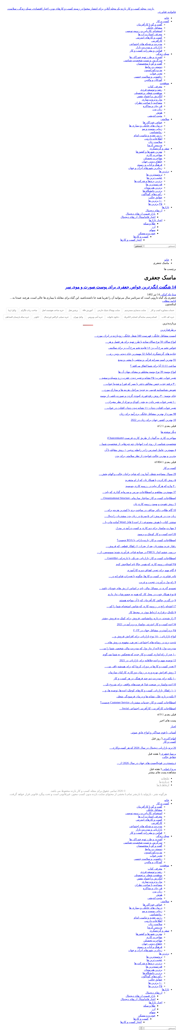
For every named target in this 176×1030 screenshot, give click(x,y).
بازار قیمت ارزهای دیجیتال (140, 213)
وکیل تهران (78, 317)
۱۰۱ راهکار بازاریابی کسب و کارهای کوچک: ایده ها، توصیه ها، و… (139, 690)
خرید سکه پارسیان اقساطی (17, 317)
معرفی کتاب (155, 86)
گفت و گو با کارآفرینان (149, 24)
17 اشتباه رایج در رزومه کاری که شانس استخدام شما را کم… (141, 606)
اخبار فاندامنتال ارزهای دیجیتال (137, 217)
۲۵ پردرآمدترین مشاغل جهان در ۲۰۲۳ (154, 630)
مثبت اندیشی (154, 115)
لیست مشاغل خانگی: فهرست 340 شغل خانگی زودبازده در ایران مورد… (135, 335)
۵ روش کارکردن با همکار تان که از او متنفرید (150, 480)
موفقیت (164, 83)
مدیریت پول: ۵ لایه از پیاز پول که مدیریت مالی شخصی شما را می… (138, 648)
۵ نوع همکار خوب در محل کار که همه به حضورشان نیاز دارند (142, 594)
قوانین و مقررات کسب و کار (146, 50)
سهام (152, 230)
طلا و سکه (149, 223)
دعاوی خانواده (113, 317)
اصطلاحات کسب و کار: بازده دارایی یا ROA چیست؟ (146, 540)
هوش (159, 112)
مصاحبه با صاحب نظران (148, 102)
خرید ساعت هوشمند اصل (53, 310)
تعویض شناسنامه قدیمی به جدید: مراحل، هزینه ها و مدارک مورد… (139, 389)
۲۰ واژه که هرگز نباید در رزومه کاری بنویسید (150, 486)
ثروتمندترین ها (154, 174)
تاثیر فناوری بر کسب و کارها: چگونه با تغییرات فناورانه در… (142, 576)
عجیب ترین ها (154, 177)
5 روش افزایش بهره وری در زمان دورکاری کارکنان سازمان (142, 672)
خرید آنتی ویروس (95, 317)
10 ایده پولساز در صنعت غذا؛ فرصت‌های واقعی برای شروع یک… (139, 684)
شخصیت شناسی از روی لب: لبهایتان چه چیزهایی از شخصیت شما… (137, 444)
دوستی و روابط (153, 66)
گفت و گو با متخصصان (149, 63)
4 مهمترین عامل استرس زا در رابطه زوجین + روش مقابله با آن (140, 450)
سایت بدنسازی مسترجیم (135, 310)
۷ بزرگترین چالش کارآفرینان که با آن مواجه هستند (147, 600)
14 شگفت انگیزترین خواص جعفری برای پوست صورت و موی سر (120, 287)
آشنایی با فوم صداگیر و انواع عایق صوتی (153, 732)
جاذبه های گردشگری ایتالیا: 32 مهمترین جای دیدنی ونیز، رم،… (141, 353)
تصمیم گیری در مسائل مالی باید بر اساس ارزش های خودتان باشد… (137, 588)
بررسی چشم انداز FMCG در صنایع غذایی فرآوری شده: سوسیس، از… (136, 552)
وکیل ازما (12, 310)
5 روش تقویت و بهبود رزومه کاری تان (154, 504)
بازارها (165, 207)
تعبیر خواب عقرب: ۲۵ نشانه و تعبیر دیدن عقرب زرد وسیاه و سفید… (137, 377)
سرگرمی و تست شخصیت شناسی (142, 60)
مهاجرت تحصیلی (152, 158)
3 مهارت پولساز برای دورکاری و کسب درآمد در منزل (146, 528)
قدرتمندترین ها (154, 184)
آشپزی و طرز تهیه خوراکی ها (145, 57)
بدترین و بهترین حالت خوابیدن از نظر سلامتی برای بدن (145, 456)
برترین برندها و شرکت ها (148, 181)
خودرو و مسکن (146, 233)
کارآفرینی (156, 40)
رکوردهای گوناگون (151, 194)
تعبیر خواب (156, 73)
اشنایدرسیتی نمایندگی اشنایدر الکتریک (140, 317)
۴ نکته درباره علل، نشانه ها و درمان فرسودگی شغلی (146, 696)
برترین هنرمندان (153, 187)
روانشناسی (156, 132)
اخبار (173, 726)
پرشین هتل (73, 310)
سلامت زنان (155, 141)
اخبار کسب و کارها (131, 239)
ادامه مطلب (169, 300)
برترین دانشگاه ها (152, 190)
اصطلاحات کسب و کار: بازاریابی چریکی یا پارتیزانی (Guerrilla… (140, 558)
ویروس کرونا (154, 145)
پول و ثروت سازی (152, 99)
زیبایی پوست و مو (152, 128)
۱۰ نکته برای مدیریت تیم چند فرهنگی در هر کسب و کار (145, 678)
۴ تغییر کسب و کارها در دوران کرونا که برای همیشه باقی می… (140, 666)
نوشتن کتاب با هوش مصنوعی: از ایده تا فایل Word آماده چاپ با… (139, 522)
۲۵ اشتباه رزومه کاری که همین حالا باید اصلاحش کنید (146, 564)
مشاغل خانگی (154, 27)
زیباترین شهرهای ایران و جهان (145, 168)
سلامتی (165, 119)
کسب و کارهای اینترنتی (149, 37)
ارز (153, 226)
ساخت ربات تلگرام (29, 310)
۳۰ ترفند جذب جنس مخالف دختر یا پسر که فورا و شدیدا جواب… (139, 383)
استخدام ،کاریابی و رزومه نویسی (143, 31)
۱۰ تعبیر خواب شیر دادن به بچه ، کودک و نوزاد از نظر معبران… (140, 401)
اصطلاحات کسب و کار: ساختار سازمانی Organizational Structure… (138, 498)
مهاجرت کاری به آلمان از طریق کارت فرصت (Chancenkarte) (141, 438)
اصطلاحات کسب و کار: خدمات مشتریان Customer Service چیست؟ (138, 702)
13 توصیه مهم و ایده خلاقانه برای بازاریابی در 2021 (147, 660)
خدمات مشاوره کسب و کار (162, 310)
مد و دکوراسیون (153, 70)
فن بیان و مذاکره (152, 106)
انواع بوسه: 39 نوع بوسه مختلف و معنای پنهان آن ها (147, 371)
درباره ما (164, 781)
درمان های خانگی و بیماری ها (145, 125)
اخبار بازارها (155, 220)
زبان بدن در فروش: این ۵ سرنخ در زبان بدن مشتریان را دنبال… (140, 516)
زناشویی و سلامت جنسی (148, 76)
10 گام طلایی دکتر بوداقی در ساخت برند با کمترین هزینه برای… (140, 510)
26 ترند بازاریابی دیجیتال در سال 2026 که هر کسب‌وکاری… (142, 747)
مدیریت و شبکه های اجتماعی (145, 44)
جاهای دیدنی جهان (152, 161)
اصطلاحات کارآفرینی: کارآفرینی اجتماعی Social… (147, 708)
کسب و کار (162, 21)
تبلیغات (165, 778)
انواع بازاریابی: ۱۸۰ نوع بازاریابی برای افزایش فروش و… (144, 636)
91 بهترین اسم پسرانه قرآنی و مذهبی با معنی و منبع (147, 359)
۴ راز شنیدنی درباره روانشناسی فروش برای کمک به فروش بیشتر (139, 618)
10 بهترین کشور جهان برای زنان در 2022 (153, 419)
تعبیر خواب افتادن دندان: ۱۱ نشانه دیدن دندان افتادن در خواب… (140, 407)
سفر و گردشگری (159, 148)
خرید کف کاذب (168, 317)
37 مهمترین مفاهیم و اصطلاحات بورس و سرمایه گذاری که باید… (139, 492)
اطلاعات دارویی (153, 138)
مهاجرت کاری (154, 155)
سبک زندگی (162, 53)
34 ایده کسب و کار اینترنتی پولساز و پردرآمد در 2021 (146, 624)
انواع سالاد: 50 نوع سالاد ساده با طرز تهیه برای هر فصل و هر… (140, 341)
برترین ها (164, 171)
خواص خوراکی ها (152, 122)
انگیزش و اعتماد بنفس (149, 96)
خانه (166, 17)
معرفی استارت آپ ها (150, 34)
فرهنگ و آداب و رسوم (149, 164)
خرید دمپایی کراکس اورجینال (56, 317)
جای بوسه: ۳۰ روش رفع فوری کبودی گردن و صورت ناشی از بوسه (138, 395)
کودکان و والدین (153, 79)
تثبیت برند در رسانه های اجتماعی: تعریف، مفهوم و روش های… (140, 642)
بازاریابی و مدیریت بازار (149, 47)
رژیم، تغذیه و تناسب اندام (148, 135)
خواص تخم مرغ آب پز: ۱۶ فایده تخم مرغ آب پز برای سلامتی (142, 347)
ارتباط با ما (163, 784)
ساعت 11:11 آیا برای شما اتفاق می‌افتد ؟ (153, 365)
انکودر (36, 317)
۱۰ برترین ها (155, 200)
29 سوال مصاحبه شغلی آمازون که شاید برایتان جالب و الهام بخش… (137, 474)
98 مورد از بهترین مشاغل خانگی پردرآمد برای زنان (147, 413)
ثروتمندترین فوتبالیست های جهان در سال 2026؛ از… (146, 763)
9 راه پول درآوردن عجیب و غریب (157, 582)
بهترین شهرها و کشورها (149, 151)
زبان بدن (157, 109)
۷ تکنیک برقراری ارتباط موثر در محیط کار (152, 612)
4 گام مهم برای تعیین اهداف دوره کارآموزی (151, 570)
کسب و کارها (140, 236)
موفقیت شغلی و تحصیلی (148, 93)
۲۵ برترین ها (155, 203)
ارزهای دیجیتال (153, 210)
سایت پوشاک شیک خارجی (108, 310)
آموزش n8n (87, 310)
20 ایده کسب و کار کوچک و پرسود (157, 534)
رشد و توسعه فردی (151, 89)
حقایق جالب (155, 197)
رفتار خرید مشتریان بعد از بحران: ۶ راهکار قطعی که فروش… (141, 546)
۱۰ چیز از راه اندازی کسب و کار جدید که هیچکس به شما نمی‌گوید (139, 654)
